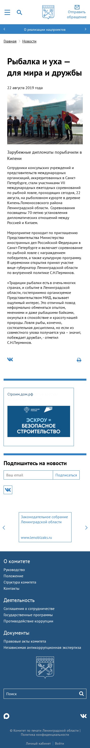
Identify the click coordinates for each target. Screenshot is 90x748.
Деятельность (19, 600)
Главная (10, 41)
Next (86, 527)
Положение (13, 575)
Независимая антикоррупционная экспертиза (42, 647)
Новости (29, 41)
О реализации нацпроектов (45, 29)
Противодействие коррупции (28, 621)
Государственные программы (28, 614)
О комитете (17, 561)
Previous (3, 527)
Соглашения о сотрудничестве (29, 608)
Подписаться (66, 475)
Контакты (11, 588)
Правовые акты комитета (25, 641)
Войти (59, 743)
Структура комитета (20, 582)
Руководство (14, 569)
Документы (17, 632)
